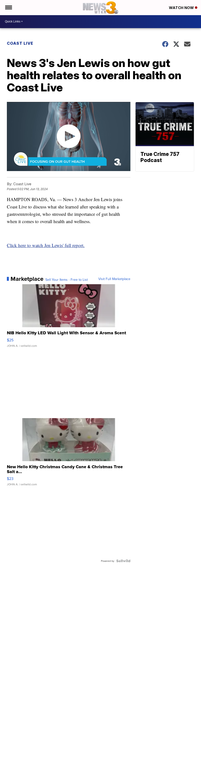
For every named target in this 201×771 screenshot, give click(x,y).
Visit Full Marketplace (114, 279)
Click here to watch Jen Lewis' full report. (46, 245)
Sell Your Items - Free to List (66, 279)
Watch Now (182, 7)
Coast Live (20, 43)
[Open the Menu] (8, 7)
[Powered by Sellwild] (123, 561)
